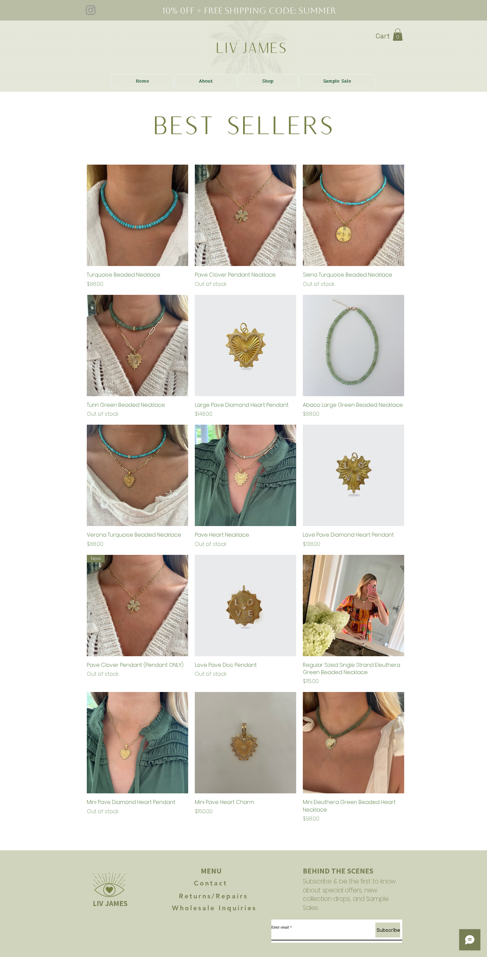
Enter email (280, 927)
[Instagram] (90, 10)
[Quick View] (137, 215)
